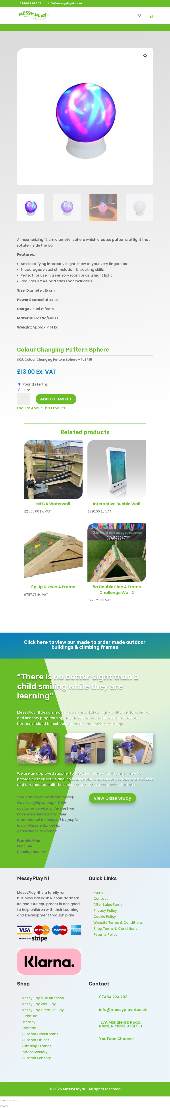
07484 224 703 (113, 997)
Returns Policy (105, 934)
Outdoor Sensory (36, 1058)
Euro (26, 390)
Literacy (28, 1022)
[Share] (10, 1100)
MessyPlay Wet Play (39, 1004)
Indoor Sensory (35, 1052)
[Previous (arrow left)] (2, 1106)
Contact (100, 898)
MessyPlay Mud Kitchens (43, 998)
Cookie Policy (104, 916)
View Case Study (112, 798)
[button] (145, 56)
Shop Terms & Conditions (115, 928)
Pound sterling (35, 384)
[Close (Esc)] (15, 1100)
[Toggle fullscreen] (6, 1100)
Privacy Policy (105, 910)
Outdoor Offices (35, 1040)
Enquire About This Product (41, 408)
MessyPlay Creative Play (43, 1010)
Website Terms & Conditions (118, 922)
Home (98, 892)
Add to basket (56, 399)
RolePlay (29, 1028)
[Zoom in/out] (2, 1100)
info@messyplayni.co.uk (123, 1009)
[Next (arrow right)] (6, 1106)
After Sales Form (107, 904)
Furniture (29, 1016)
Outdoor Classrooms (40, 1034)
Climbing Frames (36, 1046)
